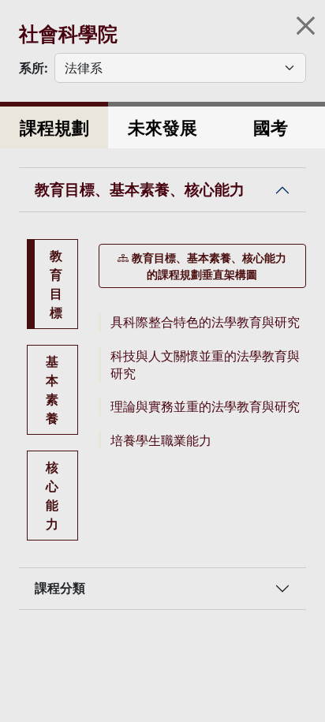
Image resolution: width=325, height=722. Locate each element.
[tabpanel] (202, 347)
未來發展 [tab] (162, 127)
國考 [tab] (270, 127)
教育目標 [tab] (56, 284)
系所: (33, 68)
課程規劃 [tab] (54, 127)
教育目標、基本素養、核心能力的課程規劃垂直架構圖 (209, 266)
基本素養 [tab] (52, 390)
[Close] (306, 26)
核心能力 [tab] (52, 495)
